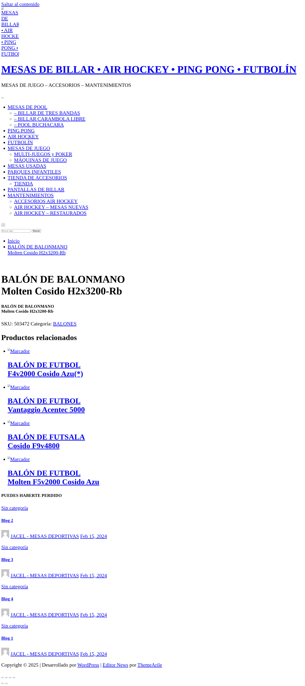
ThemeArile (149, 665)
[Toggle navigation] (2, 97)
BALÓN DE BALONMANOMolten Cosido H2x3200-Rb (37, 249)
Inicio (14, 241)
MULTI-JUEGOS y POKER (43, 154)
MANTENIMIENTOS (31, 195)
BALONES (65, 324)
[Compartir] (10, 677)
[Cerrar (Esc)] (14, 677)
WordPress (88, 665)
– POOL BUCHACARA (39, 125)
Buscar (36, 231)
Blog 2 (7, 520)
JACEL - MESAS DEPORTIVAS (44, 536)
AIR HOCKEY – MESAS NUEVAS (51, 207)
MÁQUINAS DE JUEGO (40, 160)
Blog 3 (7, 559)
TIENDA (23, 183)
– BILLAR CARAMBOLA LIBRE (49, 119)
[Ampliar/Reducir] (2, 677)
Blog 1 (7, 638)
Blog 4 (7, 598)
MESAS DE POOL (27, 107)
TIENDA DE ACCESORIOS (37, 178)
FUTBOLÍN (20, 142)
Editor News (115, 665)
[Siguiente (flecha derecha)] (6, 683)
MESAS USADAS (27, 166)
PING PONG (21, 130)
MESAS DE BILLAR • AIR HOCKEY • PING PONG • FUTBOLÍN (148, 69)
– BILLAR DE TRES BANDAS (47, 113)
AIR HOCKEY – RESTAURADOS (50, 213)
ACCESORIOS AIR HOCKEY (46, 201)
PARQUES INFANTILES (34, 172)
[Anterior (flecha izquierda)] (2, 683)
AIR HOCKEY (23, 136)
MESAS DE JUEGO (29, 148)
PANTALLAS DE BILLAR (36, 189)
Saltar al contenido (20, 4)
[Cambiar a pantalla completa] (6, 677)
